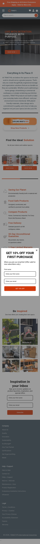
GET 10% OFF (20, 288)
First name (7, 269)
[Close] (36, 250)
